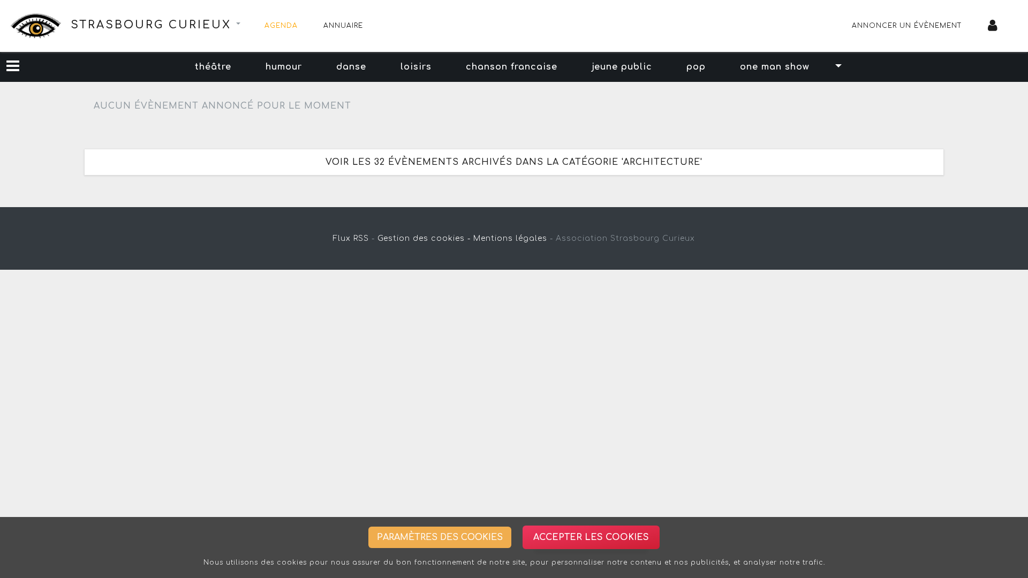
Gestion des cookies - (424, 238)
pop (696, 67)
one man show (775, 67)
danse (351, 67)
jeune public (622, 67)
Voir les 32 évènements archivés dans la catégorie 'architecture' (514, 162)
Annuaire (343, 25)
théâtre (213, 67)
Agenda (281, 25)
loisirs (416, 67)
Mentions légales (510, 238)
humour (284, 67)
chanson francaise (511, 67)
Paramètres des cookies (440, 537)
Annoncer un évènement (907, 25)
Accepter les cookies (591, 537)
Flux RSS (351, 238)
